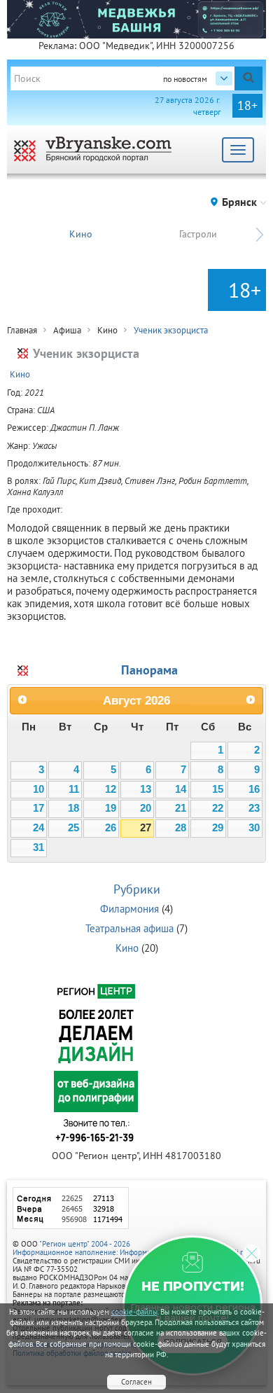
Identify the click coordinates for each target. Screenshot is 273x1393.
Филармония (129, 908)
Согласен (136, 1382)
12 (110, 789)
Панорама (149, 670)
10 (38, 789)
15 (217, 789)
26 (110, 827)
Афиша (67, 330)
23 (254, 808)
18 (73, 808)
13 (145, 789)
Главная (22, 330)
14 (180, 789)
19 (110, 808)
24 (38, 827)
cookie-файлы (134, 1312)
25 (73, 827)
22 (217, 808)
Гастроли (198, 234)
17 (38, 808)
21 (180, 808)
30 (254, 827)
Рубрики (136, 889)
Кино (80, 234)
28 (180, 827)
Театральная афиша (129, 928)
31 (38, 847)
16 (254, 789)
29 (217, 827)
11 (74, 789)
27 (145, 827)
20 (145, 808)
